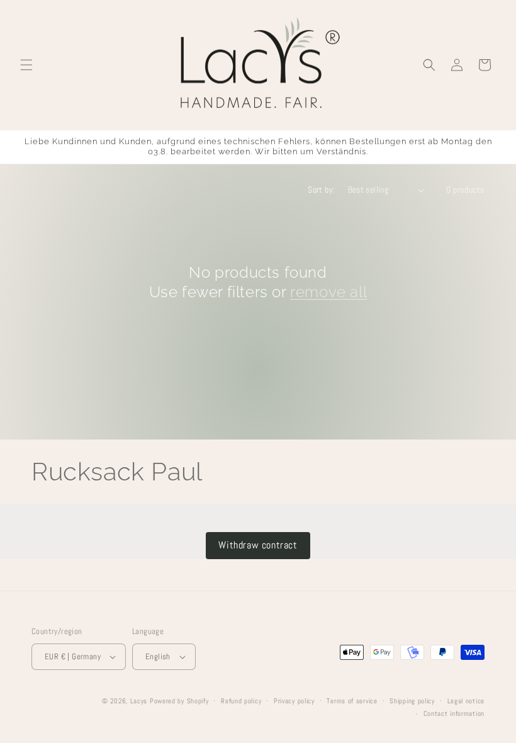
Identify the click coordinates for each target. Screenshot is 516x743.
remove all (328, 292)
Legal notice (466, 700)
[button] (26, 65)
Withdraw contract (257, 545)
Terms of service (352, 700)
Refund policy (241, 700)
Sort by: (321, 189)
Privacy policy (294, 700)
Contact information (454, 713)
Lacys (139, 700)
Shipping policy (412, 700)
